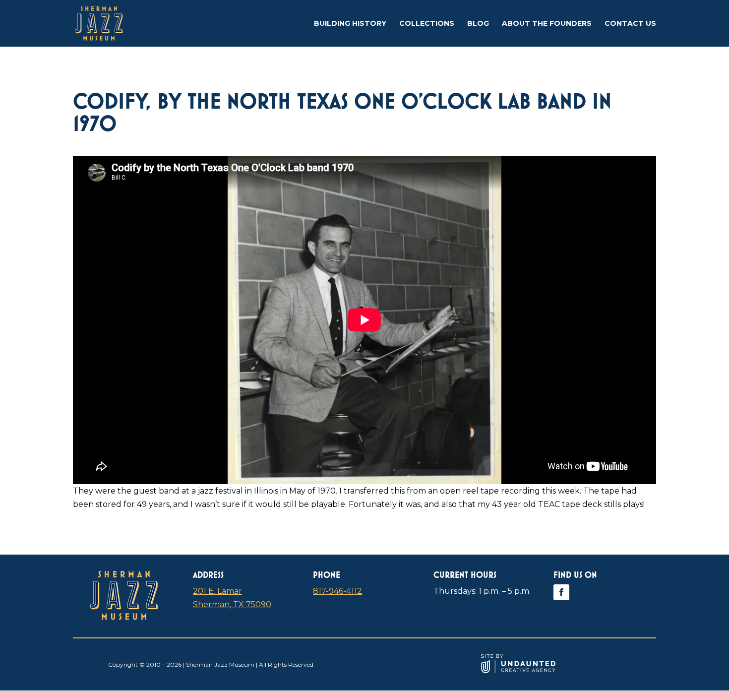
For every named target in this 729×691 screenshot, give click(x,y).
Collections (426, 24)
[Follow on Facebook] (561, 592)
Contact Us (630, 24)
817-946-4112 (337, 591)
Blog (478, 24)
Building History (350, 24)
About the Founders (547, 24)
